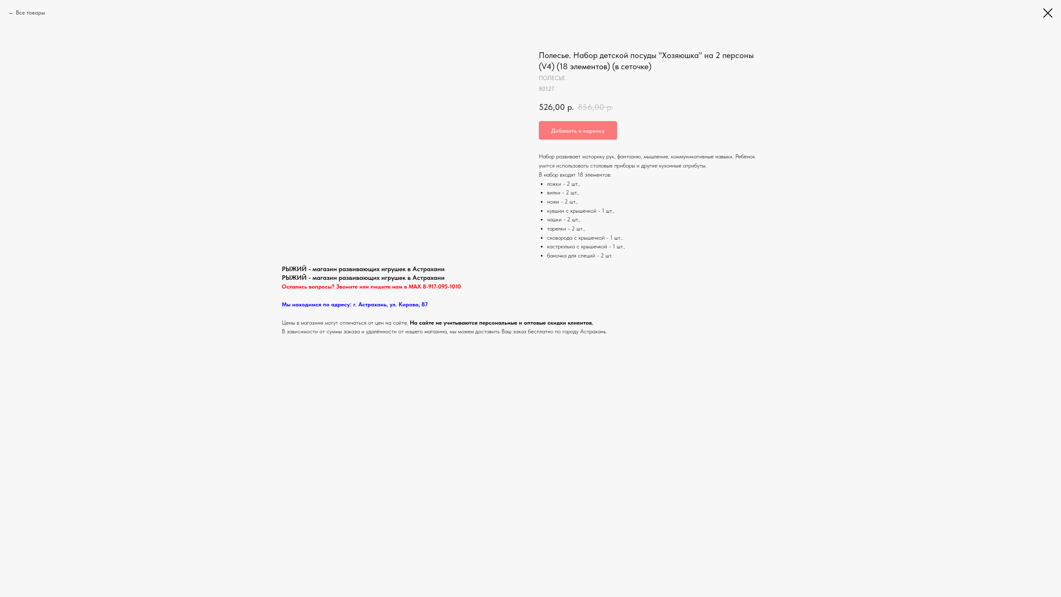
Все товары (30, 12)
